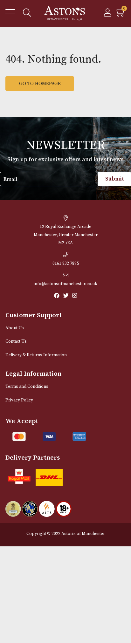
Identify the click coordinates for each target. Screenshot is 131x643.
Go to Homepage (40, 84)
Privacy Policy (19, 400)
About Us (14, 328)
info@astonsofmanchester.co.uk (65, 284)
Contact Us (16, 341)
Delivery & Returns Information (36, 355)
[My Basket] (121, 14)
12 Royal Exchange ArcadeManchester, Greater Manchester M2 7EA (66, 235)
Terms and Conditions (26, 386)
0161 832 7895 (65, 263)
